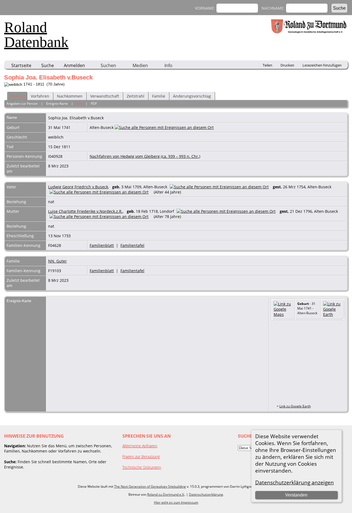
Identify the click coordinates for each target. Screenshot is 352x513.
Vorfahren (40, 96)
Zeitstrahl (135, 96)
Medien (140, 65)
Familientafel (132, 245)
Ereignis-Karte (57, 103)
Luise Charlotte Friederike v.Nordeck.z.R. (85, 211)
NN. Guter (57, 261)
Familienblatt (102, 245)
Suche (47, 65)
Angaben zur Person (22, 103)
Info (168, 65)
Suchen (108, 65)
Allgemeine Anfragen (139, 445)
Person (16, 96)
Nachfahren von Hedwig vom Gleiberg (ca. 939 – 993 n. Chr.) (145, 156)
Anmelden (74, 65)
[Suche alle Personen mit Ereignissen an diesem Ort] (164, 127)
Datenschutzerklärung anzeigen (294, 482)
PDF (94, 103)
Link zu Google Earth (295, 406)
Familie (158, 96)
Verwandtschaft (104, 96)
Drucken (287, 65)
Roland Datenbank (36, 34)
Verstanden (296, 495)
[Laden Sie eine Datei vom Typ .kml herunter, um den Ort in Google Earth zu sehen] (332, 314)
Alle (79, 103)
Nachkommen (69, 96)
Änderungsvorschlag (192, 96)
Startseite (21, 65)
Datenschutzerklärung (206, 494)
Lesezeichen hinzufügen (322, 65)
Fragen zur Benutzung (141, 456)
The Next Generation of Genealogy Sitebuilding (150, 486)
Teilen (267, 65)
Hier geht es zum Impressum (176, 502)
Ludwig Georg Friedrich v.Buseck (78, 186)
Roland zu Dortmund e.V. (166, 494)
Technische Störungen (141, 467)
